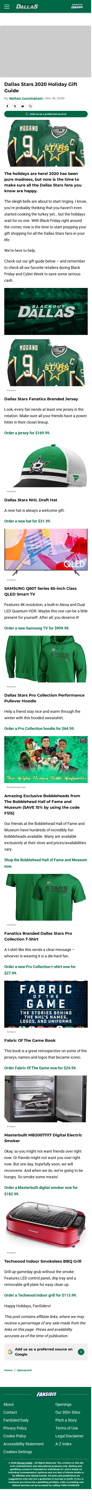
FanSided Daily (16, 1420)
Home (8, 1370)
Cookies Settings (17, 1452)
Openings (63, 1404)
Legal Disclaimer (69, 1436)
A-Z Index (63, 1444)
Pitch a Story (66, 1420)
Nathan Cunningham (26, 98)
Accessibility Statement (23, 1444)
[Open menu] (6, 6)
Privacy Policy (15, 1428)
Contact (10, 1412)
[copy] (30, 106)
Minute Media (24, 1462)
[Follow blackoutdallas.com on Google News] (81, 1352)
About (8, 1404)
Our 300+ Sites (67, 1412)
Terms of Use (66, 1428)
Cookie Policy (14, 1436)
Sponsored (24, 1370)
